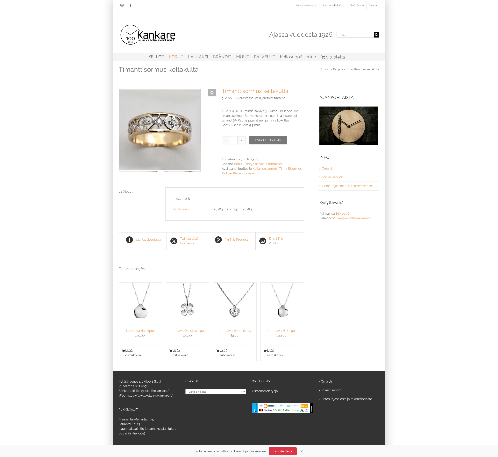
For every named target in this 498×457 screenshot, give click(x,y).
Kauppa (338, 69)
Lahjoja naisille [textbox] (214, 391)
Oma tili (327, 168)
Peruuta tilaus (283, 451)
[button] (212, 92)
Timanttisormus (290, 168)
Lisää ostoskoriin (268, 140)
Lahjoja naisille (254, 164)
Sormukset (274, 164)
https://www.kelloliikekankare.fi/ (150, 395)
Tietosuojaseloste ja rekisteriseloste (347, 186)
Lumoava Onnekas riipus (187, 331)
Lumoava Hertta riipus (235, 331)
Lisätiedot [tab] (125, 191)
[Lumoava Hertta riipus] (234, 304)
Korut (238, 164)
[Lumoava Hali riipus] (140, 304)
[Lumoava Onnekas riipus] (187, 304)
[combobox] (215, 391)
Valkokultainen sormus (238, 173)
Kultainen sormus (265, 168)
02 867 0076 (340, 213)
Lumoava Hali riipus (140, 331)
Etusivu (325, 69)
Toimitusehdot (332, 177)
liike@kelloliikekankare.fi (353, 218)
